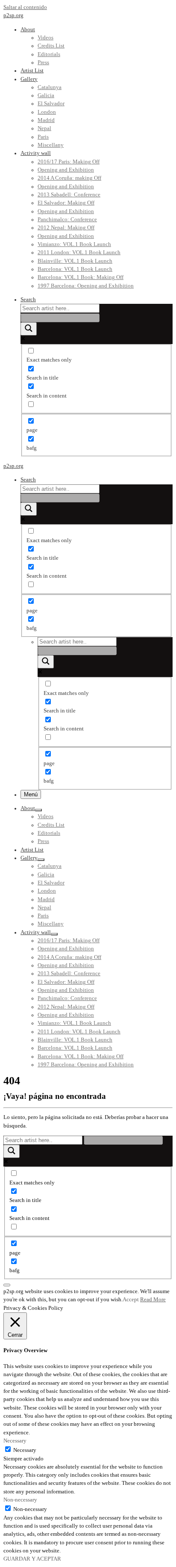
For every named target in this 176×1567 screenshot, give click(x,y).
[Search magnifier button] (29, 328)
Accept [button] (131, 1300)
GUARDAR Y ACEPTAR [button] (32, 1559)
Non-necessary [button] (20, 1500)
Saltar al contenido (25, 7)
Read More (153, 1300)
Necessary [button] (14, 1441)
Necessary (24, 1450)
